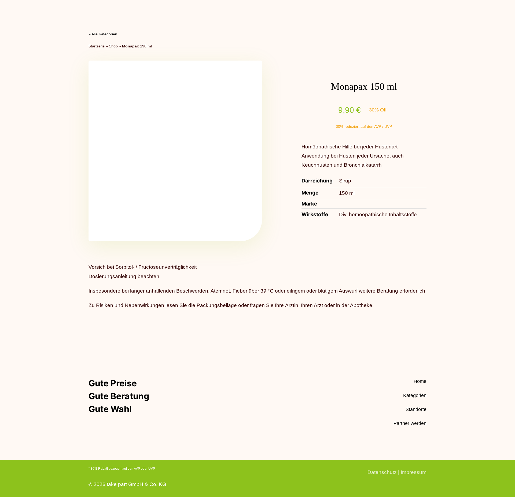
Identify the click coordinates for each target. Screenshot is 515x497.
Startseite (97, 46)
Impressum (413, 472)
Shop (113, 46)
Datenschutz (382, 472)
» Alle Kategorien (103, 34)
